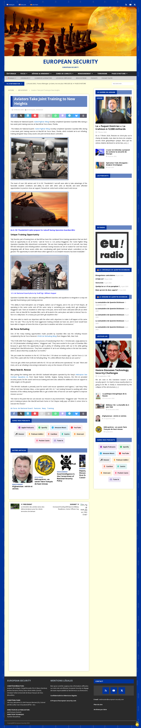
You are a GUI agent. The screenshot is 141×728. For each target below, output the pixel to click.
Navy (44, 408)
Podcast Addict (37, 434)
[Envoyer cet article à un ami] (41, 116)
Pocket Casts (44, 440)
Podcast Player (107, 78)
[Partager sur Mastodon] (62, 116)
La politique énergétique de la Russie (114, 395)
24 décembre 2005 (113, 409)
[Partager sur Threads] (83, 116)
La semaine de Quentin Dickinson (113, 297)
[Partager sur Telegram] (69, 116)
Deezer (21, 434)
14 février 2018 (18, 110)
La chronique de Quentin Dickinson (114, 270)
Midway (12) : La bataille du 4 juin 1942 (117, 406)
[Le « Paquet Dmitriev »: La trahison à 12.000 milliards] (114, 110)
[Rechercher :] (123, 83)
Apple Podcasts (27, 427)
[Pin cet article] (34, 116)
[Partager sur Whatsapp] (55, 116)
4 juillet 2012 (109, 432)
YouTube (77, 427)
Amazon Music (60, 427)
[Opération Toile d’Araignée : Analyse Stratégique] (100, 165)
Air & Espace (31, 110)
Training (50, 408)
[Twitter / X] (135, 5)
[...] (127, 143)
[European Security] (70, 55)
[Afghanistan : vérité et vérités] (22, 469)
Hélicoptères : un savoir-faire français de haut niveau (44, 481)
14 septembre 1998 (103, 376)
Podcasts (94, 78)
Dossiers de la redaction (43, 78)
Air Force (14, 408)
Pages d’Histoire (119, 74)
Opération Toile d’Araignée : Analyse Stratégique (117, 164)
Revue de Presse (81, 78)
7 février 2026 (102, 132)
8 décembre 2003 (109, 398)
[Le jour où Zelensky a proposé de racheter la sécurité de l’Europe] (100, 152)
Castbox (54, 434)
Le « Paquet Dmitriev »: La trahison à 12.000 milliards (111, 127)
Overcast (80, 434)
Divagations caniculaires (105, 275)
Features (37, 408)
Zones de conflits (63, 74)
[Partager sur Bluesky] (76, 116)
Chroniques (25, 78)
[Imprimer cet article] (48, 116)
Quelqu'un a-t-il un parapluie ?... (108, 286)
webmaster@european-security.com (111, 699)
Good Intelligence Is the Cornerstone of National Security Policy (66, 477)
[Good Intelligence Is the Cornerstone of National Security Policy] (67, 462)
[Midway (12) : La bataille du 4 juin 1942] (100, 406)
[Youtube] (130, 5)
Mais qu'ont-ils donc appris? (107, 290)
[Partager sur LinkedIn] (27, 116)
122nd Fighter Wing (41, 122)
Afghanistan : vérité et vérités (22, 487)
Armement (39, 110)
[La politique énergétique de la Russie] (98, 396)
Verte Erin (99, 283)
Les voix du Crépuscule (63, 78)
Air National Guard (25, 408)
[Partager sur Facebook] (14, 116)
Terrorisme (102, 74)
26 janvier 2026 (112, 156)
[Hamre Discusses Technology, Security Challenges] (114, 354)
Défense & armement (41, 74)
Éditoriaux (11, 74)
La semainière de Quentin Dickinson (110, 302)
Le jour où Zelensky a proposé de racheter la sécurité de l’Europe (118, 152)
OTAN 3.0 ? (100, 279)
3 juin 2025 (111, 167)
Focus (22, 74)
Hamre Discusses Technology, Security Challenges (112, 371)
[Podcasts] (126, 5)
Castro (67, 434)
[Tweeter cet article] (21, 116)
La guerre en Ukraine (106, 92)
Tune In (60, 440)
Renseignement (84, 74)
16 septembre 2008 (109, 418)
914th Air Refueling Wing (47, 336)
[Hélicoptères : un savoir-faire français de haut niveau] (45, 465)
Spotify (44, 427)
